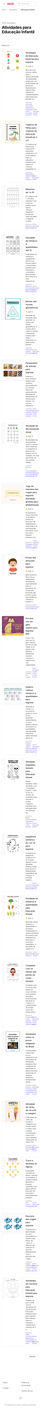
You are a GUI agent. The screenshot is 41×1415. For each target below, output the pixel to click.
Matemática (29, 108)
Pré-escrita (28, 1203)
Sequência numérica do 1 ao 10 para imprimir (31, 842)
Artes (27, 111)
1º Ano (35, 115)
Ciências (28, 179)
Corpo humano (28, 826)
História (28, 1087)
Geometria (29, 349)
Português (29, 109)
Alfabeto (28, 546)
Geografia (29, 1092)
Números (29, 226)
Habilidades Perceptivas (30, 473)
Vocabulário (29, 1017)
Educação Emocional (29, 105)
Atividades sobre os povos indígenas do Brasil (31, 1040)
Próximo (32, 1356)
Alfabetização (30, 176)
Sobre (5, 1383)
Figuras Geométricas (30, 352)
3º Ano (34, 677)
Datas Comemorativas (31, 818)
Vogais (28, 1264)
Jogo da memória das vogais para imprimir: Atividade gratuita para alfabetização (32, 495)
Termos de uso (27, 1391)
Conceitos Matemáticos (30, 289)
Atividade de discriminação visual (32, 429)
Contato (6, 1388)
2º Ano (34, 416)
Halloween (29, 821)
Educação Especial (29, 114)
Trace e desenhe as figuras (31, 1163)
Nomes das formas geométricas (32, 304)
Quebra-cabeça (28, 744)
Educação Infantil (36, 112)
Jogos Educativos (29, 747)
